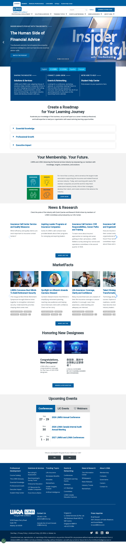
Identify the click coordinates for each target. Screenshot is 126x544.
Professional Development (15, 469)
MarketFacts (27, 311)
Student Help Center (67, 3)
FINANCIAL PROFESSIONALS (36, 3)
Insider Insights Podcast (51, 488)
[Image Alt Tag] (24, 279)
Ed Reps (57, 3)
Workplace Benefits (88, 314)
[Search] (86, 9)
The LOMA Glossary (17, 479)
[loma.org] (20, 9)
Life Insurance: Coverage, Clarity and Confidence (83, 291)
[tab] (63, 128)
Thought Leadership (16, 311)
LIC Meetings (68, 488)
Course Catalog (15, 475)
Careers (102, 483)
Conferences (68, 475)
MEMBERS (24, 3)
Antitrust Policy (34, 533)
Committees (68, 491)
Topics (92, 10)
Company (103, 476)
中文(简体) (63, 69)
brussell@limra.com (97, 525)
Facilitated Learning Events (70, 480)
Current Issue (14, 314)
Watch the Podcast (20, 55)
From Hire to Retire (34, 493)
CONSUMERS (49, 3)
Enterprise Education (35, 484)
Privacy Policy (22, 533)
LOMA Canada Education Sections (70, 496)
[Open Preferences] (3, 540)
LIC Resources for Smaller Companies (34, 488)
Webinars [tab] (82, 408)
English (44, 69)
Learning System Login (105, 9)
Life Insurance (51, 473)
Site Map (13, 533)
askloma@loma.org (43, 519)
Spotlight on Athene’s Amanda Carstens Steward (54, 291)
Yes (54, 457)
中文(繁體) (53, 69)
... (29, 314)
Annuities (49, 480)
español (72, 69)
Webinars (67, 484)
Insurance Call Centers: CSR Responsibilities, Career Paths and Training (85, 227)
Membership (104, 473)
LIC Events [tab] (63, 408)
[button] (3, 42)
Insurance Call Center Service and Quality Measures (23, 225)
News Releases (87, 482)
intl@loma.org (42, 525)
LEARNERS (17, 3)
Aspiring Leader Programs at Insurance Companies (54, 225)
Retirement (24, 314)
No (70, 457)
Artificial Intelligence (53, 492)
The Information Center (87, 474)
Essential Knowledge (17, 482)
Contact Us (103, 487)
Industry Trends (87, 485)
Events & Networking (68, 469)
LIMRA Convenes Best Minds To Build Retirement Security (23, 291)
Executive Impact (15, 489)
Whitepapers (86, 478)
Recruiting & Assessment (32, 474)
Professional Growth (17, 486)
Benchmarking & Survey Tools (33, 479)
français (81, 69)
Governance (104, 480)
